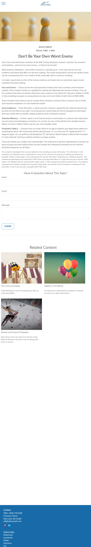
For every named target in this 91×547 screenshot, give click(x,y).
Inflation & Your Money (53, 286)
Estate (6, 540)
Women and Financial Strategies (15, 332)
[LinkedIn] (9, 525)
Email (4, 191)
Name (4, 177)
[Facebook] (5, 525)
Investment (8, 538)
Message (5, 205)
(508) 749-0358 (15, 513)
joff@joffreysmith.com (12, 521)
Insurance (7, 543)
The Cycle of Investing (10, 286)
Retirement (8, 535)
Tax (4, 546)
